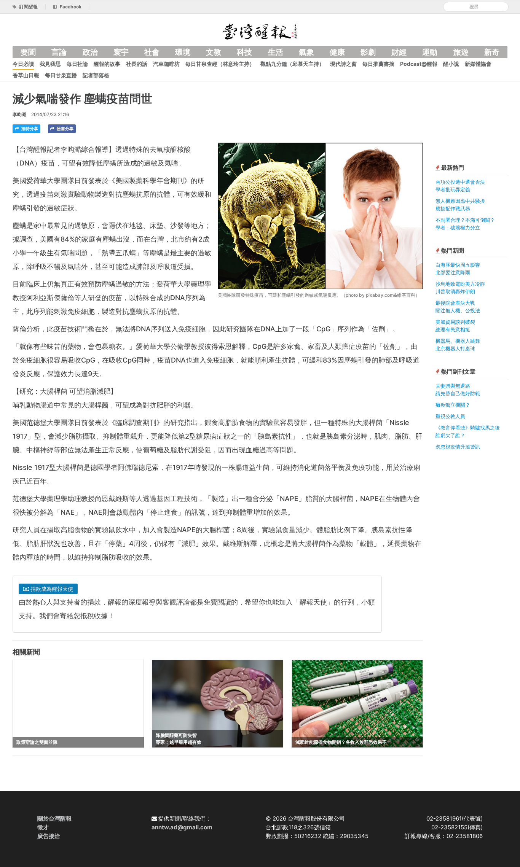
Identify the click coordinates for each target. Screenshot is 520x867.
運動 (429, 52)
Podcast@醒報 (418, 63)
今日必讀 (23, 63)
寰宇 (121, 52)
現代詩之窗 (343, 63)
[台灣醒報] (260, 30)
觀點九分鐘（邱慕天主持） (292, 63)
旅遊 (461, 52)
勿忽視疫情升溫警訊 (457, 447)
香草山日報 (26, 75)
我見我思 (50, 63)
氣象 (306, 52)
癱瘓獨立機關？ (452, 405)
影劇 (368, 52)
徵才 (43, 827)
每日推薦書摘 (378, 63)
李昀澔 (19, 114)
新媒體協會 (478, 63)
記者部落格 (96, 75)
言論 (59, 52)
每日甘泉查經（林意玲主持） (220, 63)
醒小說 (451, 63)
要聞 (28, 52)
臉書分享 (64, 128)
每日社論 (77, 63)
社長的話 (136, 63)
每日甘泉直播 (61, 75)
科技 (244, 52)
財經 (399, 52)
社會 (152, 52)
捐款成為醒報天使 (51, 588)
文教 (213, 52)
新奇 (491, 52)
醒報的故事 (107, 63)
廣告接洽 (48, 836)
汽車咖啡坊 (166, 63)
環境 (182, 52)
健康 (337, 52)
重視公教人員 (450, 416)
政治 (90, 52)
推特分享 (29, 128)
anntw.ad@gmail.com (182, 827)
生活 (275, 52)
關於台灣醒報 (54, 818)
